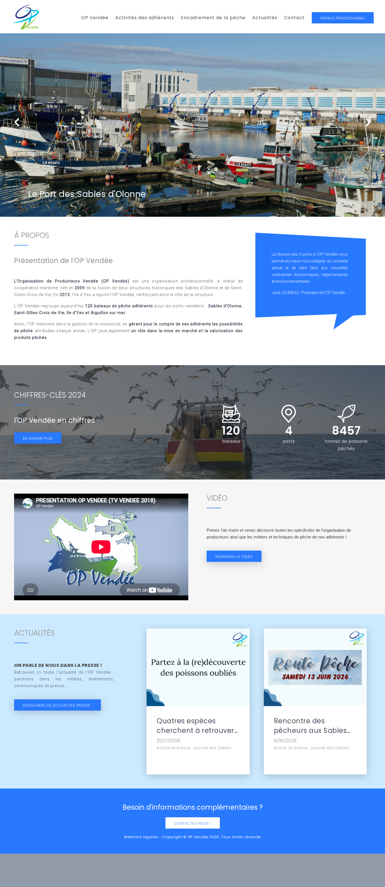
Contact (294, 17)
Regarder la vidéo (234, 556)
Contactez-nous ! (192, 823)
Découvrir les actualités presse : (57, 705)
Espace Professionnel (342, 18)
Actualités (264, 17)
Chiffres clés (102, 50)
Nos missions (102, 41)
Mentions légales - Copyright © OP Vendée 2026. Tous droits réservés (192, 837)
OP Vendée (95, 17)
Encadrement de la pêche (213, 17)
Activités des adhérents (144, 17)
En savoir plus (38, 438)
